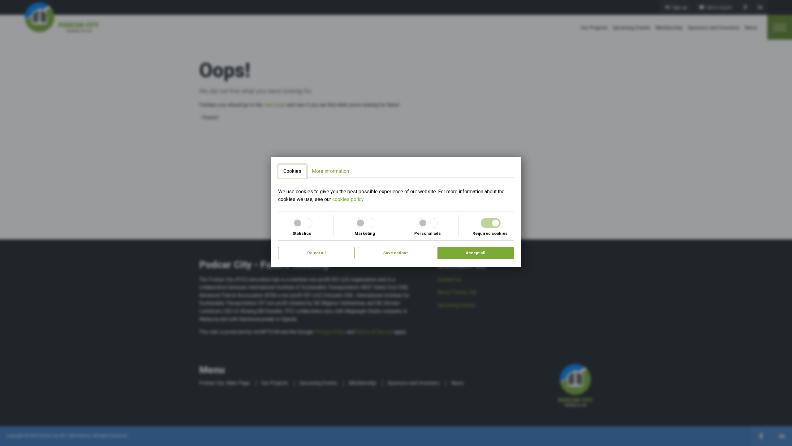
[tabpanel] (396, 195)
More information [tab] (330, 171)
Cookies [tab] (292, 171)
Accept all (475, 252)
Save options (396, 252)
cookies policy (348, 199)
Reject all (316, 252)
